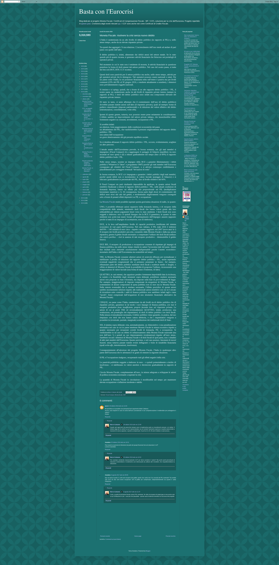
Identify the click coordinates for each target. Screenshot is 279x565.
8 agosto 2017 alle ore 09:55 (119, 475)
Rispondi (107, 417)
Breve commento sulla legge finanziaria (190, 170)
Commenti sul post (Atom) (113, 539)
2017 (82, 89)
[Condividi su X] (131, 392)
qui (119, 24)
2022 (82, 76)
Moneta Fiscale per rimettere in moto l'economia (190, 123)
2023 (82, 74)
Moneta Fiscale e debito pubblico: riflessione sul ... (87, 155)
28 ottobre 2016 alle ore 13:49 (132, 424)
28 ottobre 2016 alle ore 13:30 (118, 406)
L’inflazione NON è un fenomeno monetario (190, 156)
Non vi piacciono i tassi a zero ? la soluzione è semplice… (191, 36)
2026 (82, 66)
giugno (85, 182)
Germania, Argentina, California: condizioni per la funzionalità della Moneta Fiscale (191, 93)
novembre (86, 96)
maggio (85, 184)
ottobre (85, 99)
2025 (82, 69)
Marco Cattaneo (115, 424)
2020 (82, 81)
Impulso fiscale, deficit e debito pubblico (191, 139)
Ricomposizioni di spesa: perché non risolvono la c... (87, 131)
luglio (84, 179)
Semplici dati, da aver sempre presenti (87, 124)
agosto (85, 177)
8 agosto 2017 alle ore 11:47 (131, 492)
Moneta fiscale (118, 395)
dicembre (85, 94)
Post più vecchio (170, 536)
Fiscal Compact (110, 395)
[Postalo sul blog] (129, 392)
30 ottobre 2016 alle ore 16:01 (120, 442)
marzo (85, 189)
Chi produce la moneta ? (191, 76)
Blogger (148, 551)
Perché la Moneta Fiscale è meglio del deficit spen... (87, 163)
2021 (82, 79)
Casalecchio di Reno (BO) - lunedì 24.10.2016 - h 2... (87, 117)
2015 (82, 198)
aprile (84, 187)
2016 (82, 91)
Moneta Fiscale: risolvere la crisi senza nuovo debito (87, 104)
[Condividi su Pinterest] (135, 392)
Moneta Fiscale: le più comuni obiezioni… (87, 169)
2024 (82, 71)
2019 (82, 84)
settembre (86, 174)
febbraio (85, 192)
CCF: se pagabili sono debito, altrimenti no (87, 110)
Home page (137, 536)
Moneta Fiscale (108, 202)
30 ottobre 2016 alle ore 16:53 (132, 457)
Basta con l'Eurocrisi (106, 11)
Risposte (109, 421)
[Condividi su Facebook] (133, 392)
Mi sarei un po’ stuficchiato (192, 51)
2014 (82, 200)
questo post (86, 24)
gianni (107, 406)
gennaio (85, 194)
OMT (124, 395)
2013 (82, 203)
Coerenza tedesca (189, 108)
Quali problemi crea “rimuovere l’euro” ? (86, 138)
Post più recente (105, 536)
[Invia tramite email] (127, 392)
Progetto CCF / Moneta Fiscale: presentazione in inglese (191, 66)
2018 (82, 86)
